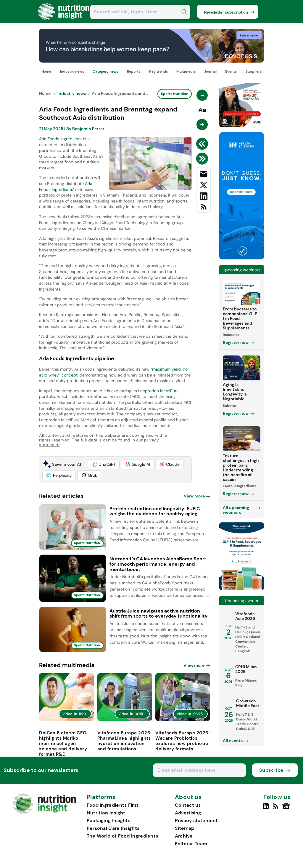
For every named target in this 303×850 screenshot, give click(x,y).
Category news (105, 71)
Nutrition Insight (106, 813)
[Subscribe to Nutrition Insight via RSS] (203, 209)
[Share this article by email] (203, 175)
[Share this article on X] (203, 186)
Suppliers (254, 71)
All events (233, 740)
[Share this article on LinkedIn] (203, 197)
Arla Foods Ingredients (60, 138)
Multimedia (186, 71)
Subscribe (271, 770)
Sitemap (184, 828)
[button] (104, 464)
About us (188, 797)
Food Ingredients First (113, 805)
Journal (210, 71)
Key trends (158, 71)
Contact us (188, 805)
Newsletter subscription (226, 12)
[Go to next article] (203, 159)
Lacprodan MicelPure (158, 390)
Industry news (72, 71)
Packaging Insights (108, 820)
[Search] (184, 12)
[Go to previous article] (203, 144)
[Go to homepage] (44, 812)
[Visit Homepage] (64, 21)
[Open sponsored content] (151, 61)
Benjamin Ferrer (88, 128)
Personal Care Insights (113, 828)
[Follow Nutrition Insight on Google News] (287, 808)
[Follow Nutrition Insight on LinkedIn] (265, 808)
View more (194, 496)
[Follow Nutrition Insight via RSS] (276, 808)
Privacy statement (196, 820)
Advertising (188, 813)
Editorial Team (191, 843)
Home (46, 71)
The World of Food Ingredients (122, 836)
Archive (184, 836)
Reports (133, 71)
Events (231, 71)
